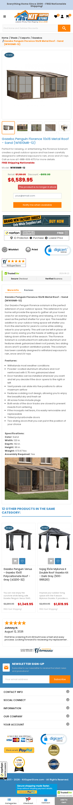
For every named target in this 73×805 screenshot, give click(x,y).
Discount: (33, 174)
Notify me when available (37, 205)
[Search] (64, 28)
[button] (3, 770)
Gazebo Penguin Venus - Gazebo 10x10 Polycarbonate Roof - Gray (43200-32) (18, 574)
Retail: (11, 174)
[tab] (13, 290)
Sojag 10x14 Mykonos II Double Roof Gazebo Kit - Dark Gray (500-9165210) (53, 574)
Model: (6, 167)
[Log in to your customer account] (62, 16)
